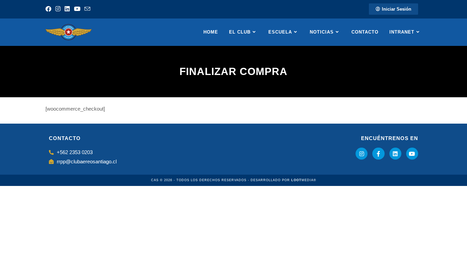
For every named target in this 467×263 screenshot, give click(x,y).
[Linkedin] (395, 154)
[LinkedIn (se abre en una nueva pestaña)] (67, 9)
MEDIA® (303, 180)
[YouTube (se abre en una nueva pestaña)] (77, 9)
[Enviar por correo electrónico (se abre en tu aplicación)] (87, 9)
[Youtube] (412, 154)
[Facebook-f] (378, 154)
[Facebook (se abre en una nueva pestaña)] (49, 9)
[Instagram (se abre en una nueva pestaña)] (58, 9)
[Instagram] (362, 154)
